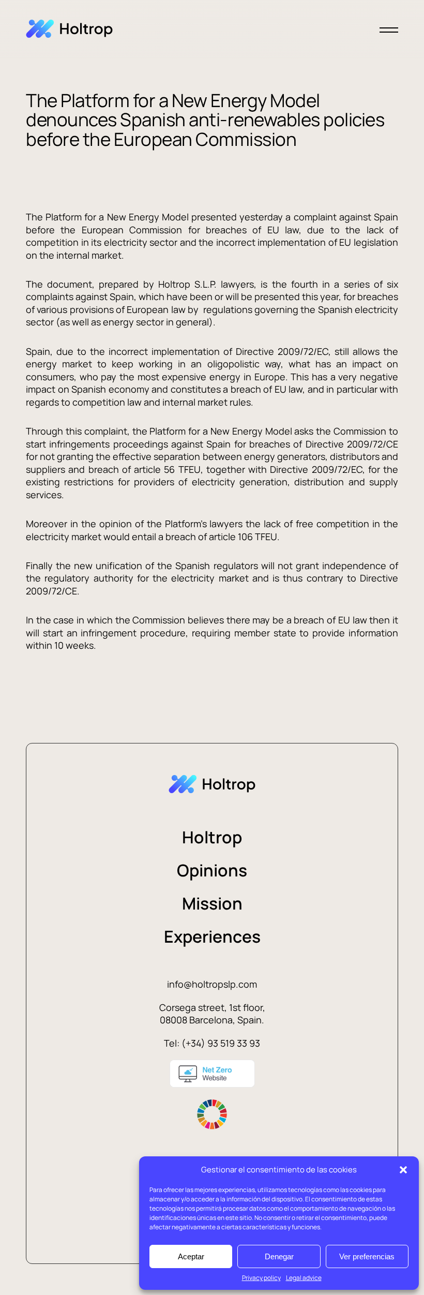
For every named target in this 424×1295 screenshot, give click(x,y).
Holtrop (212, 837)
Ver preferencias (367, 1256)
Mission (212, 903)
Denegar (279, 1256)
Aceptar (191, 1256)
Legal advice (304, 1277)
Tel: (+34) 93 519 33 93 (212, 1043)
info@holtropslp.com (212, 984)
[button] (403, 1170)
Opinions (212, 870)
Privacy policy (261, 1277)
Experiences (212, 936)
